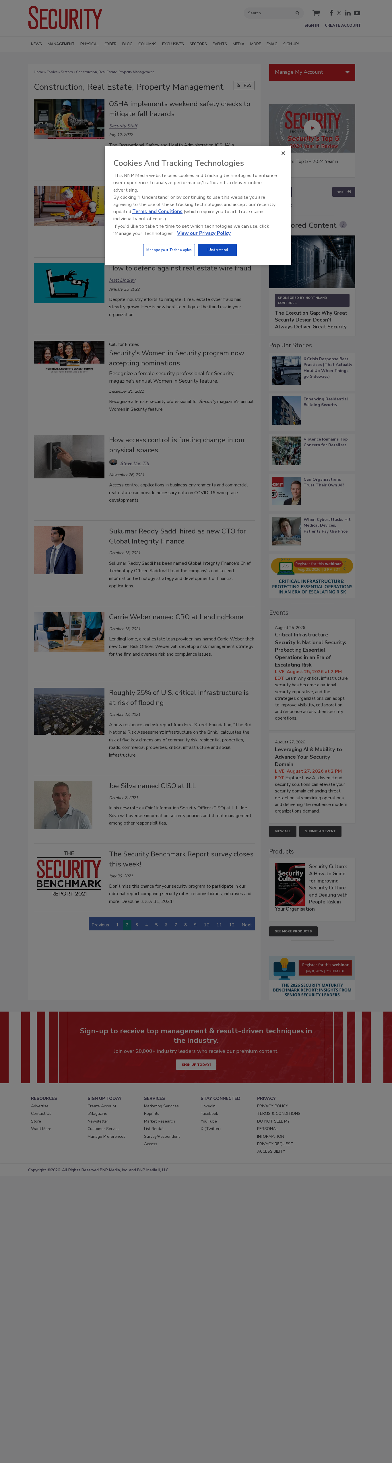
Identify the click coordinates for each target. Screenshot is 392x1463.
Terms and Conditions (157, 211)
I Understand (217, 250)
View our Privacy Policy (204, 233)
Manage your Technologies (169, 250)
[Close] (283, 153)
